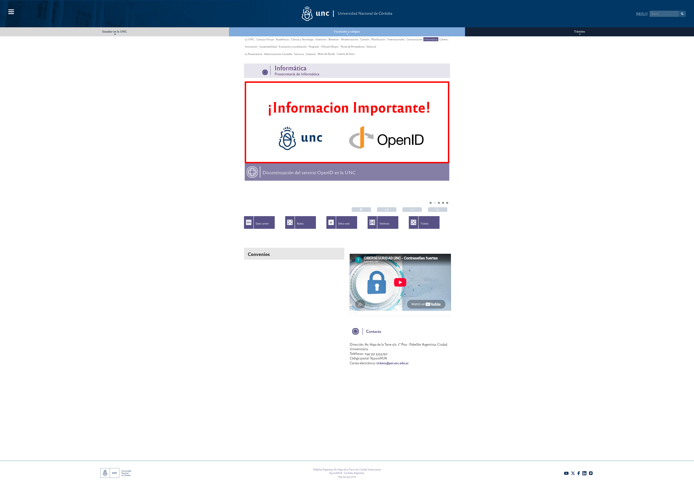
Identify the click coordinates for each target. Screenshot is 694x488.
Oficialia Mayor (330, 46)
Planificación (378, 39)
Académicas (282, 39)
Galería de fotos (346, 53)
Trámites (579, 31)
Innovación (251, 46)
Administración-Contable (278, 54)
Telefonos (437, 209)
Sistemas (311, 54)
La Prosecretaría (253, 54)
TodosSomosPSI (277, 191)
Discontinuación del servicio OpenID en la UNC (309, 172)
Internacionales (395, 39)
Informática (430, 39)
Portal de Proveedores (353, 46)
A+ (386, 209)
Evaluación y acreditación (293, 46)
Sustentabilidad (268, 46)
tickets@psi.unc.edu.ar (392, 363)
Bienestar (334, 39)
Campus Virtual (265, 39)
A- (412, 209)
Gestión (364, 39)
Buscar (361, 209)
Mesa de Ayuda (326, 53)
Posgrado (314, 46)
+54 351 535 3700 (347, 476)
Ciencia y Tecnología (302, 39)
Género (443, 39)
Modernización (349, 39)
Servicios (299, 54)
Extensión (321, 39)
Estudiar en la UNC (114, 31)
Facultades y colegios (347, 31)
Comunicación (414, 39)
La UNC (249, 39)
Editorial (371, 46)
